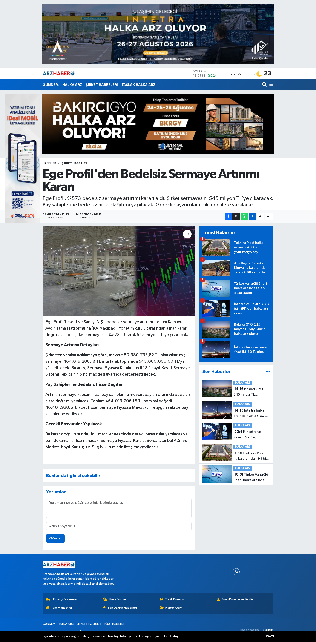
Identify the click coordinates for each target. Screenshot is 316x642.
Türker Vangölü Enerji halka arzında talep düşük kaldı (250, 478)
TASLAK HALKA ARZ (138, 85)
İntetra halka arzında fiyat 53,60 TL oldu (250, 414)
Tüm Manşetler (61, 607)
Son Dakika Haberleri (122, 607)
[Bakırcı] (158, 124)
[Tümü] (268, 371)
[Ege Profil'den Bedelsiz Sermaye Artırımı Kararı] (119, 271)
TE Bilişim (267, 629)
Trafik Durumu (174, 599)
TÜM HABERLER (114, 623)
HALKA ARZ (72, 85)
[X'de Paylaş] (236, 216)
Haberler (49, 163)
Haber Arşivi (173, 607)
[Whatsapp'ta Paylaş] (244, 216)
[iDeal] (22, 158)
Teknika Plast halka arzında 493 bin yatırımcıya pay (250, 456)
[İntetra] (158, 33)
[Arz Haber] (59, 73)
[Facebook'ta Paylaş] (228, 216)
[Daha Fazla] (252, 216)
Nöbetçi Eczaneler (64, 599)
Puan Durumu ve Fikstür (238, 599)
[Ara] (265, 84)
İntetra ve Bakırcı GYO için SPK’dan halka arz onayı (247, 435)
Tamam (269, 636)
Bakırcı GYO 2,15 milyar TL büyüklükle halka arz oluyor (249, 392)
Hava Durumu (118, 599)
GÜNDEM (51, 85)
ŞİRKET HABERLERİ (102, 85)
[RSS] (236, 571)
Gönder (55, 538)
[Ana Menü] (271, 84)
